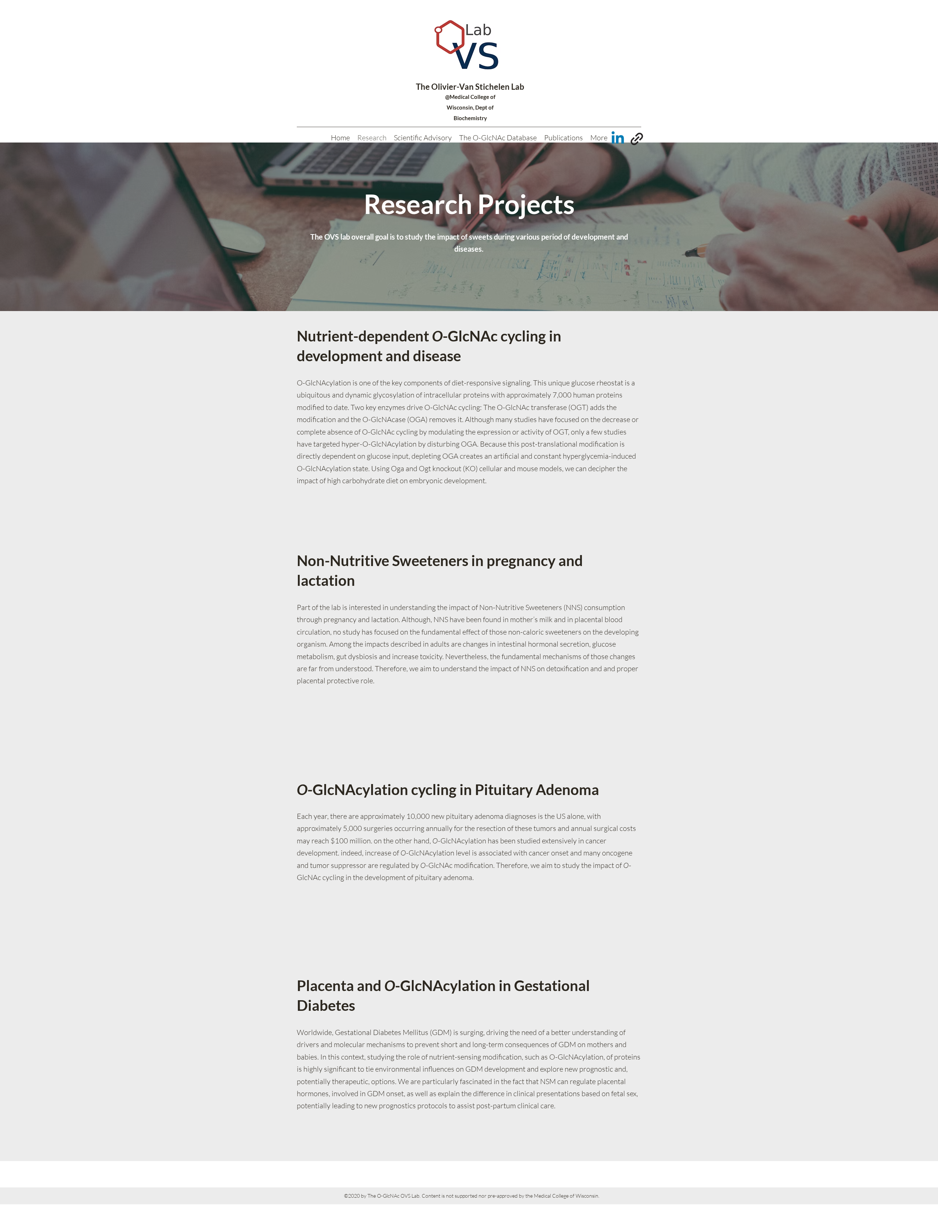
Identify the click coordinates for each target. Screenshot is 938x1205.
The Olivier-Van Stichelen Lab (470, 87)
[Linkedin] (617, 139)
